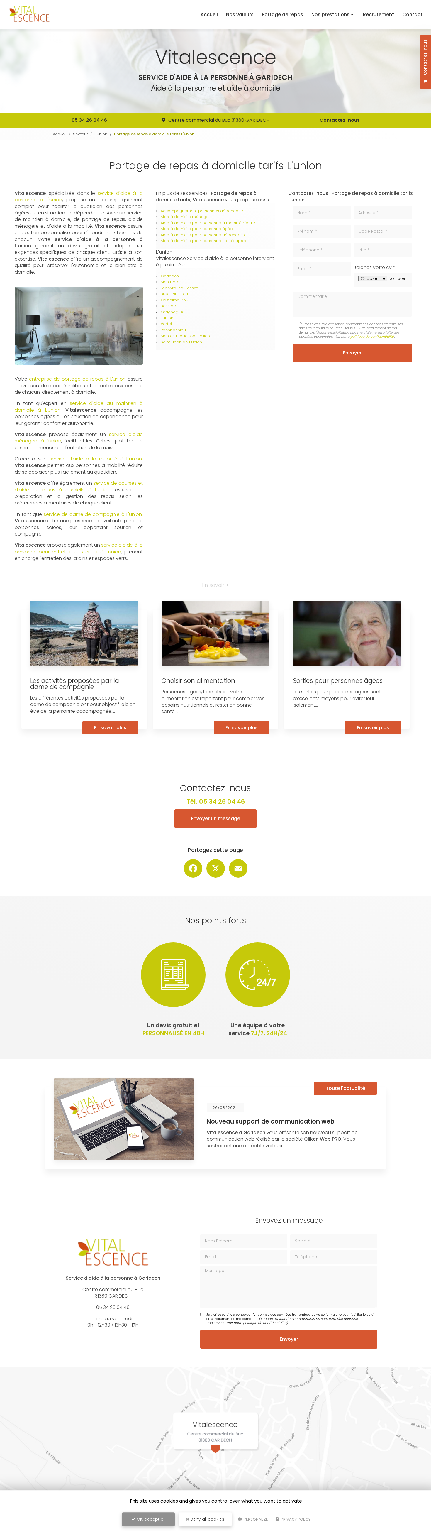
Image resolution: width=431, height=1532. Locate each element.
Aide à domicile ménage (185, 216)
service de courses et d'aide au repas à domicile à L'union (79, 486)
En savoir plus (110, 727)
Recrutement (378, 14)
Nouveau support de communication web (271, 1121)
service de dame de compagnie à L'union (93, 514)
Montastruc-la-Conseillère (186, 335)
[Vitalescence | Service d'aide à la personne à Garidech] (29, 15)
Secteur (80, 134)
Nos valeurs (240, 14)
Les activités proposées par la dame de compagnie (74, 683)
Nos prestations (330, 14)
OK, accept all (150, 1519)
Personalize (255, 1519)
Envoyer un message (215, 818)
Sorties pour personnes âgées (338, 680)
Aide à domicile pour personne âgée (197, 228)
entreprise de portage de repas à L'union (77, 379)
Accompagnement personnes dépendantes (204, 210)
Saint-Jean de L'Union (181, 341)
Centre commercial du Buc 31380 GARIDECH (218, 120)
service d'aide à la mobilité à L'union (96, 458)
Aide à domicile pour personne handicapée (203, 240)
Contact (412, 14)
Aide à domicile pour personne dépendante (204, 234)
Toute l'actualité (345, 1088)
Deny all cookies (206, 1519)
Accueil (209, 14)
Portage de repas (282, 14)
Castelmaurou (174, 300)
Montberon (171, 281)
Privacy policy (295, 1519)
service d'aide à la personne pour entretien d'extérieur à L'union (79, 548)
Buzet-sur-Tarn (175, 293)
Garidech (170, 275)
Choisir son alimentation (198, 680)
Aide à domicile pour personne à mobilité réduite (209, 222)
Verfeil (167, 323)
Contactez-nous (340, 120)
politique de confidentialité (372, 336)
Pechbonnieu (173, 329)
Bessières (170, 305)
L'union (100, 134)
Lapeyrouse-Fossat (179, 288)
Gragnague (172, 312)
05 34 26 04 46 (89, 120)
